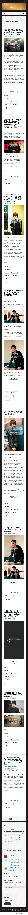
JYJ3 (17, 91)
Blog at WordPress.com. (6, 909)
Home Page (11, 855)
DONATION (7, 904)
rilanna (13, 203)
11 (22, 835)
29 (14, 841)
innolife (15, 89)
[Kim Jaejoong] (18, 910)
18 (22, 837)
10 (19, 835)
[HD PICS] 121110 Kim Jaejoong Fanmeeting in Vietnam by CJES (13, 694)
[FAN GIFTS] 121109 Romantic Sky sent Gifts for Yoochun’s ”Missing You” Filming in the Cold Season (13, 760)
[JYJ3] (12, 910)
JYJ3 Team (14, 129)
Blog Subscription (9, 880)
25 (22, 839)
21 (11, 839)
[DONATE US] (24, 910)
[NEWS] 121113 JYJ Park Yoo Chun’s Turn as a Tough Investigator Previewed (13, 293)
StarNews (16, 496)
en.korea (16, 497)
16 (16, 837)
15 (14, 837)
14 (11, 837)
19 (5, 839)
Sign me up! (7, 891)
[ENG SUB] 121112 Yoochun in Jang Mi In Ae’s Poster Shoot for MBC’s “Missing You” (12, 613)
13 (8, 837)
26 (5, 841)
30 (16, 841)
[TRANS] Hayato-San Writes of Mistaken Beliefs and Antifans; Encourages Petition (15, 869)
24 (19, 839)
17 (19, 837)
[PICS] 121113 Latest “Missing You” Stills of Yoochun (12, 529)
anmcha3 (13, 36)
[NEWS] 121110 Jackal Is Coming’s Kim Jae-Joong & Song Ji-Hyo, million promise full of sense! (13, 31)
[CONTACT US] (21, 910)
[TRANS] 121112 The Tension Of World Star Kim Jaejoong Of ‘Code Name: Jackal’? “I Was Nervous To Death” (13, 197)
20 (8, 839)
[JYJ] (15, 910)
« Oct (12, 844)
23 (16, 839)
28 (11, 841)
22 (14, 839)
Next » (16, 818)
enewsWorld (16, 379)
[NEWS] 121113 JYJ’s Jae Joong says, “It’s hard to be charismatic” (13, 412)
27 (8, 841)
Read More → (14, 166)
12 (5, 837)
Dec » (15, 844)
